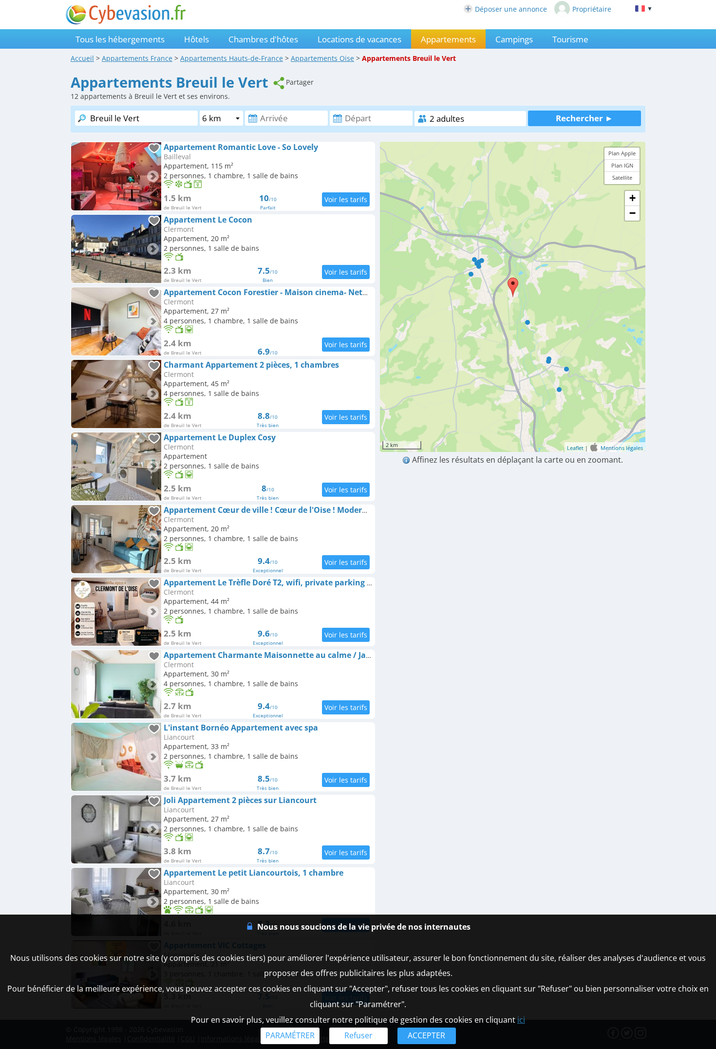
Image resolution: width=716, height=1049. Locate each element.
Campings (514, 39)
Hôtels (196, 39)
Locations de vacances (359, 39)
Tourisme (570, 39)
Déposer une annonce (511, 9)
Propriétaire (591, 9)
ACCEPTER (426, 1035)
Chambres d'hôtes (263, 39)
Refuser (358, 1035)
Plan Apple (622, 153)
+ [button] (632, 198)
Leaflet (575, 447)
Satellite (622, 178)
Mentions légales (622, 447)
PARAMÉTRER (290, 1035)
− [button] (632, 213)
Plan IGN (622, 165)
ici (521, 1019)
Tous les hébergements (120, 39)
